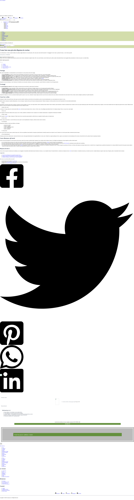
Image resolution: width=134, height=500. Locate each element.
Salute (7, 27)
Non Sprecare (2, 445)
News (3, 31)
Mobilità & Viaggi (5, 35)
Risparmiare (4, 38)
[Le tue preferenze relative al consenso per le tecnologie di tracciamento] (1, 375)
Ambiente (3, 32)
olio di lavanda (66, 143)
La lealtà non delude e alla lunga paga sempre (68, 401)
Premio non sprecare (5, 426)
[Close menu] (1, 444)
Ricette (3, 37)
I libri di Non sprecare (5, 483)
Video (3, 475)
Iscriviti (67, 423)
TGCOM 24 (16, 16)
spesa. (43, 78)
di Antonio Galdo (4, 397)
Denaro (7, 25)
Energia (7, 26)
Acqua (7, 23)
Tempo (7, 28)
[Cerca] (14, 20)
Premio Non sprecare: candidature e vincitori (23, 434)
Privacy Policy (4, 491)
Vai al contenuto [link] (2, 0)
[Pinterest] (66, 333)
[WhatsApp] (66, 357)
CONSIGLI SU (6, 22)
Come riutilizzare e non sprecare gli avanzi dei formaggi (13, 413)
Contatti (3, 488)
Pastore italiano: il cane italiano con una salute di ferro (13, 412)
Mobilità (3, 473)
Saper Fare (4, 40)
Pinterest (14, 162)
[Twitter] (66, 254)
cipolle (6, 116)
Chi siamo (3, 481)
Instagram (11, 162)
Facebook (7, 162)
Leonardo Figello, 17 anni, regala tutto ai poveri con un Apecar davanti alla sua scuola (18, 414)
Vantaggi (4, 64)
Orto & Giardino (5, 36)
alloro (48, 142)
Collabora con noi (5, 489)
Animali (3, 33)
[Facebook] (66, 176)
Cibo (6, 24)
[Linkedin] (66, 381)
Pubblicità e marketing (5, 490)
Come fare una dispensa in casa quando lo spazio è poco (11, 155)
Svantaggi (4, 65)
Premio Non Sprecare (5, 476)
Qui (70, 150)
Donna (3, 34)
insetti (22, 145)
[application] (9, 22)
